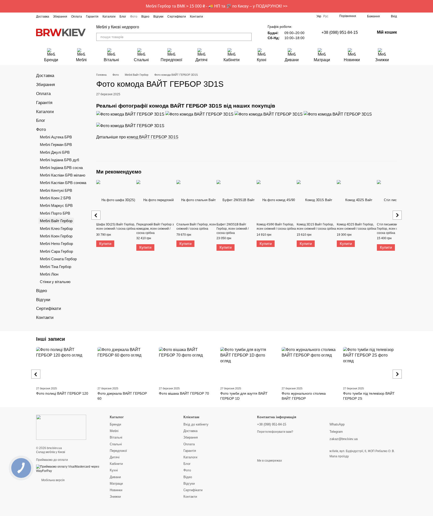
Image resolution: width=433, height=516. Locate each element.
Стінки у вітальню (55, 282)
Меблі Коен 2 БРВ (55, 198)
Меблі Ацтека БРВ (56, 137)
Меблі (81, 60)
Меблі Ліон (49, 274)
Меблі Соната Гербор (58, 259)
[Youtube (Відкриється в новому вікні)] (228, 16)
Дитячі (201, 60)
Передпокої (171, 60)
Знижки (382, 60)
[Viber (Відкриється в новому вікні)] (240, 16)
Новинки (352, 60)
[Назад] (95, 215)
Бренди (51, 60)
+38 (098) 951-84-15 (339, 32)
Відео (145, 16)
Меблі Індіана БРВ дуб (59, 160)
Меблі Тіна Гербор (55, 267)
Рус (325, 16)
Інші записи (50, 339)
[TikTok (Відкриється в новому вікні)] (222, 16)
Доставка (42, 16)
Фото (133, 16)
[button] (428, 6)
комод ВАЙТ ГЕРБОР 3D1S (152, 137)
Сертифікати (176, 16)
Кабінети (232, 60)
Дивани (292, 60)
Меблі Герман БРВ (56, 144)
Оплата (76, 16)
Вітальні (111, 60)
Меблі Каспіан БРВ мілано (62, 175)
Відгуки (158, 16)
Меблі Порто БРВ (55, 213)
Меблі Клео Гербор (56, 228)
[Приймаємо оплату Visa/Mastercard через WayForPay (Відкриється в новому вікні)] (69, 468)
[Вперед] (397, 215)
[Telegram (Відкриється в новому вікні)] (234, 16)
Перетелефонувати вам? (275, 432)
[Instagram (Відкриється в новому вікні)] (210, 16)
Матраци (322, 60)
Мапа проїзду (339, 456)
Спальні (141, 60)
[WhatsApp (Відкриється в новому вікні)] (246, 16)
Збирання (60, 16)
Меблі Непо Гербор (56, 243)
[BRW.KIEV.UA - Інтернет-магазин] (61, 427)
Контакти (196, 16)
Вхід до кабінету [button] (195, 424)
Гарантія (92, 16)
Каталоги (109, 16)
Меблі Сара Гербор (56, 251)
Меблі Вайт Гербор (56, 221)
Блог (123, 16)
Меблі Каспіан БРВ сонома (63, 183)
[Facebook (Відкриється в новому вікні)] (216, 16)
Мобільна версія (53, 480)
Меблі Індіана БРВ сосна (61, 167)
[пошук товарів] (248, 37)
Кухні (261, 60)
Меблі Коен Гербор (56, 236)
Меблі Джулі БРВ (55, 152)
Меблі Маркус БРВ (56, 205)
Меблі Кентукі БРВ (56, 190)
